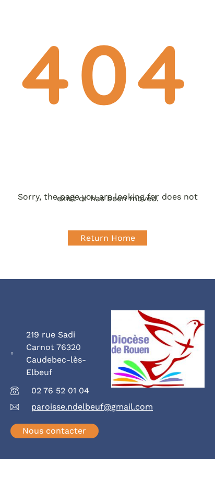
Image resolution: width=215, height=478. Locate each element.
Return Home (107, 238)
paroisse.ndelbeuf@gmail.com (92, 407)
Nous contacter (54, 431)
